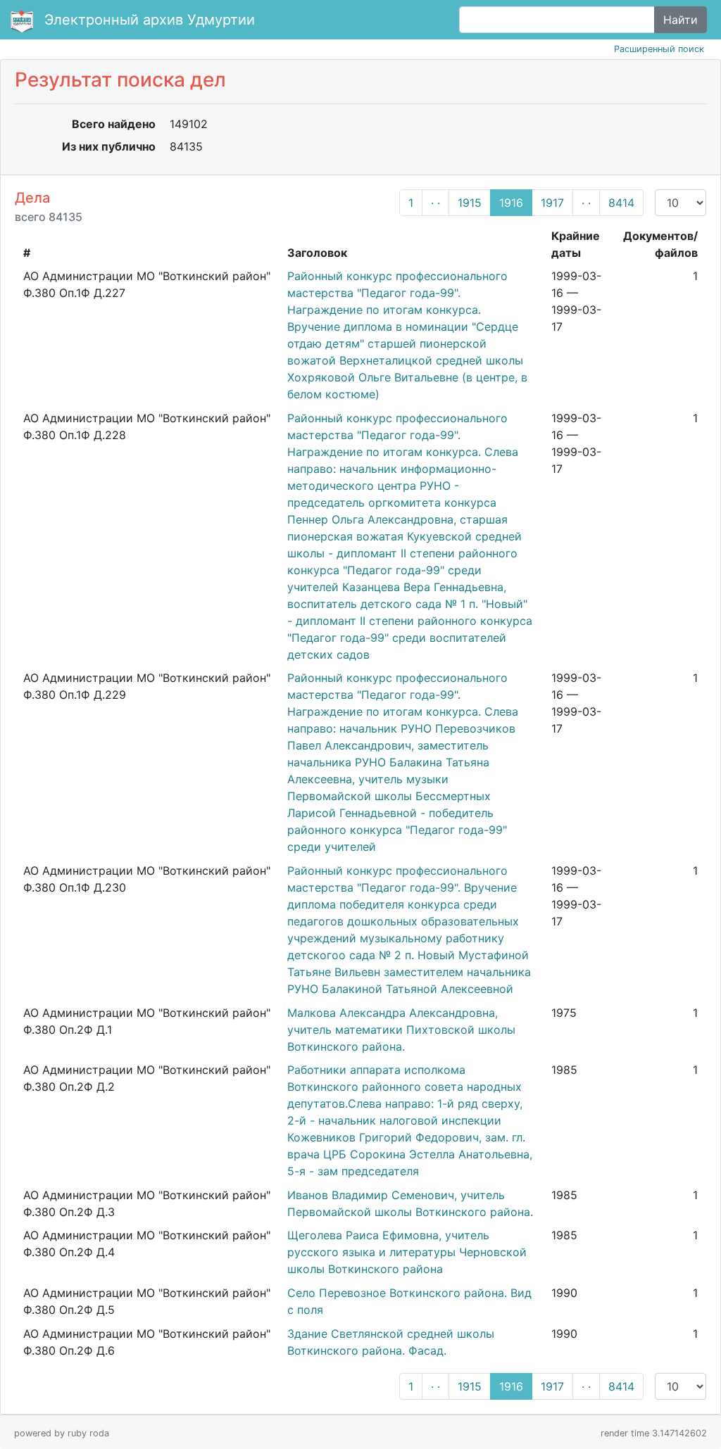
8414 (621, 203)
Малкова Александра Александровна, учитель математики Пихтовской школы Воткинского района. (401, 1029)
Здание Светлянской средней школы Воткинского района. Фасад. (390, 1342)
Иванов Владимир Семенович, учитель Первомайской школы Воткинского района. (410, 1203)
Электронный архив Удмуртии (149, 19)
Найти (680, 20)
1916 (511, 203)
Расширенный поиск (659, 49)
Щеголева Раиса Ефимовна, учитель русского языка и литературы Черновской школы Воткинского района (407, 1252)
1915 (470, 203)
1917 (552, 203)
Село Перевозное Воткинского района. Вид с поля (409, 1301)
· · (435, 203)
